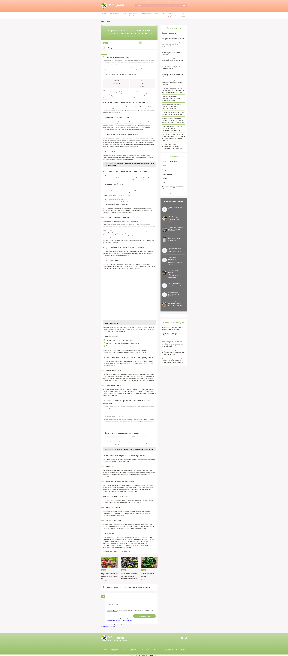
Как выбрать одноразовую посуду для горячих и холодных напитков (171, 106)
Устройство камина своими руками (173, 328)
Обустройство (146, 14)
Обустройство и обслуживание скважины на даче (173, 336)
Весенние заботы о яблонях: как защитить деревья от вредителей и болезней (175, 304)
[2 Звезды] (125, 551)
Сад (162, 14)
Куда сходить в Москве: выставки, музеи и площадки (172, 60)
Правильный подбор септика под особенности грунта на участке (172, 82)
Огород (156, 14)
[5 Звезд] (129, 551)
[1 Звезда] (124, 551)
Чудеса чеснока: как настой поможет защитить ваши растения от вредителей (173, 360)
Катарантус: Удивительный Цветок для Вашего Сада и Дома (175, 218)
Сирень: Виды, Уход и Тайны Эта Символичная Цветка (174, 249)
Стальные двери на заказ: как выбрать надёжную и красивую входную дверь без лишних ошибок (173, 137)
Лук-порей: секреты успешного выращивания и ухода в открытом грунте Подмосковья (175, 274)
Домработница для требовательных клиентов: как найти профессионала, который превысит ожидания (173, 36)
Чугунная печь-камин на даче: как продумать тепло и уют (173, 113)
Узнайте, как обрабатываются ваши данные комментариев (126, 619)
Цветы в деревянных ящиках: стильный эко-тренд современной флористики (172, 128)
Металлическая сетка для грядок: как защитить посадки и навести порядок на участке (173, 120)
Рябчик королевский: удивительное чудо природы (174, 294)
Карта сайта (163, 2)
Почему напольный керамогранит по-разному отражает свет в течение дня (172, 146)
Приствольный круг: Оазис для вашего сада (175, 284)
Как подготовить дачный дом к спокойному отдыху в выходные (173, 45)
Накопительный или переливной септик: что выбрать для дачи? (171, 98)
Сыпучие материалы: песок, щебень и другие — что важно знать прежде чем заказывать (173, 90)
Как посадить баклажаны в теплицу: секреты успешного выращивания (172, 344)
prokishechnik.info (141, 655)
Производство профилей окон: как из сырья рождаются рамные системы (173, 67)
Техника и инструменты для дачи (171, 15)
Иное (124, 14)
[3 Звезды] (126, 551)
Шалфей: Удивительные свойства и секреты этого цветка (175, 229)
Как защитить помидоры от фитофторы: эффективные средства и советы (175, 261)
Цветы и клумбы (183, 15)
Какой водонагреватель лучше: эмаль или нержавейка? (173, 352)
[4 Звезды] (128, 551)
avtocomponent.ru (152, 655)
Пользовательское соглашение (177, 2)
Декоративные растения (115, 14)
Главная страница (153, 2)
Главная (104, 14)
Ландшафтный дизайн (133, 14)
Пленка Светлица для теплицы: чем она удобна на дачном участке (173, 52)
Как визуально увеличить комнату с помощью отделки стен (172, 74)
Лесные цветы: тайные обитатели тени (175, 208)
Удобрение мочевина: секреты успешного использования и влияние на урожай (174, 239)
